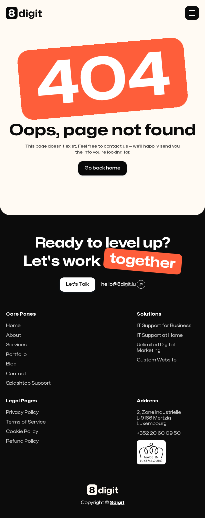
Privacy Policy (22, 412)
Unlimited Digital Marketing (156, 348)
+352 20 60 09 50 (159, 433)
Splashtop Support (28, 383)
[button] (192, 13)
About (13, 335)
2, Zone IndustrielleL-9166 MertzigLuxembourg (159, 418)
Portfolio (16, 354)
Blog (11, 364)
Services (16, 345)
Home (13, 326)
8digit (117, 503)
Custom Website (156, 360)
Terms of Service (26, 422)
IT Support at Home (160, 335)
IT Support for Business (164, 326)
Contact (16, 374)
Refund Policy (22, 441)
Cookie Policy (22, 432)
